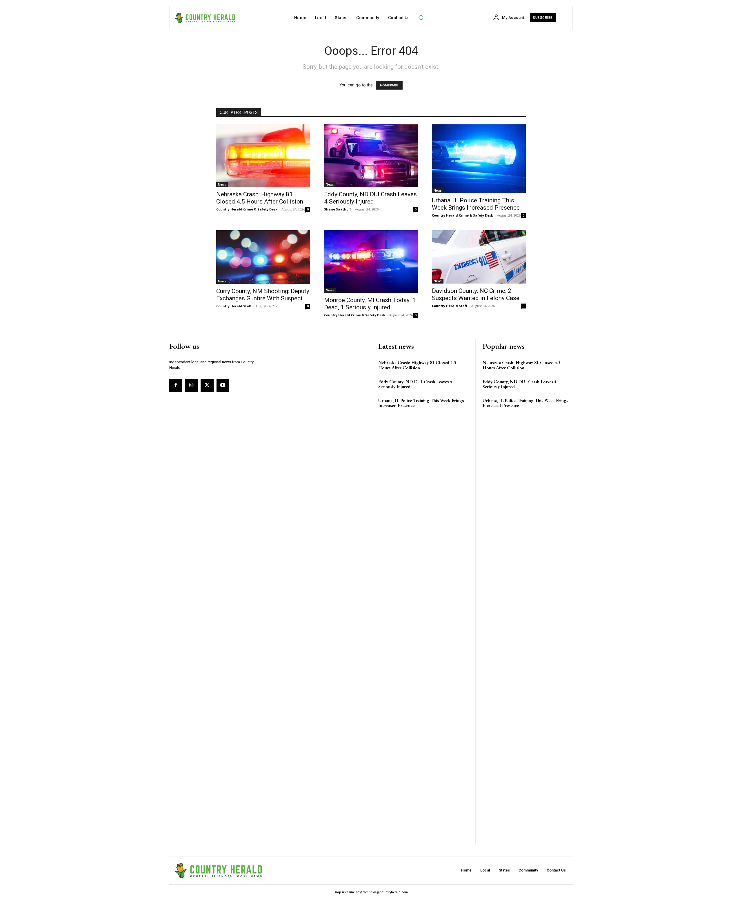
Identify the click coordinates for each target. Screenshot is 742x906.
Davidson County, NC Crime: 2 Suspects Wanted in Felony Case (475, 294)
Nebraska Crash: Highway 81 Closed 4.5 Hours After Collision (259, 198)
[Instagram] (191, 385)
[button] (421, 17)
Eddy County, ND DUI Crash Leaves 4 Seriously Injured (370, 198)
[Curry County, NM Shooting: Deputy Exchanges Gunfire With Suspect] (263, 257)
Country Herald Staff (234, 306)
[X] (207, 385)
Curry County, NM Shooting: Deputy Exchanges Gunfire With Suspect (262, 295)
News (222, 184)
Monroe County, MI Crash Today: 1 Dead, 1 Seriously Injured (370, 304)
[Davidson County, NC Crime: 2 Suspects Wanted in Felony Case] (479, 257)
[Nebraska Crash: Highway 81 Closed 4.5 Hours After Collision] (263, 155)
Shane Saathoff (337, 209)
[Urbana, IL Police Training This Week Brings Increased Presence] (479, 158)
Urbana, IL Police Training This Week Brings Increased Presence (476, 204)
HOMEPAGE (389, 85)
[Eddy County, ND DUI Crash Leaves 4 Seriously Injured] (371, 155)
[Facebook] (175, 385)
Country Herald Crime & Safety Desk (246, 209)
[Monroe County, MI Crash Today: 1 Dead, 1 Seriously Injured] (371, 261)
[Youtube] (223, 385)
